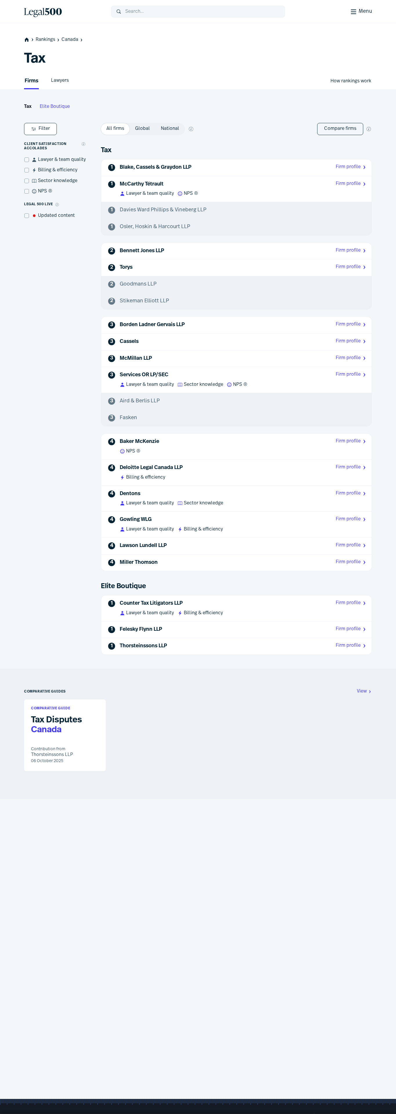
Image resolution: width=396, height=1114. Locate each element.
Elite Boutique (55, 106)
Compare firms (340, 128)
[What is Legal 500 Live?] (57, 205)
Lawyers (60, 80)
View (362, 691)
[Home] (63, 11)
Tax (28, 106)
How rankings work (350, 81)
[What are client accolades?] (83, 144)
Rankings (45, 39)
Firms (31, 81)
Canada (69, 39)
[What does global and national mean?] (191, 129)
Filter (44, 128)
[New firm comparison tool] (369, 129)
